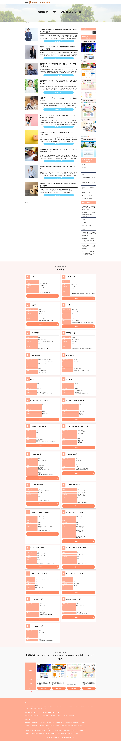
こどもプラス (64, 715)
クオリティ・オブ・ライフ (30, 715)
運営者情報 (92, 706)
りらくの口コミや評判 (87, 192)
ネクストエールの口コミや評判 (88, 183)
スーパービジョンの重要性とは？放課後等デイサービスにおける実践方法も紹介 (58, 116)
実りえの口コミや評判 (87, 195)
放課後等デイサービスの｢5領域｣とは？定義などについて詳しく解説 (58, 185)
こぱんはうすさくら (46, 715)
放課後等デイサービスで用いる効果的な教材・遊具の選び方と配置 (58, 82)
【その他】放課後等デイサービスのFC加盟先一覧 (74, 706)
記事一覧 (87, 706)
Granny (38, 715)
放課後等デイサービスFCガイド (60, 737)
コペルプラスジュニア (55, 715)
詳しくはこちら (44, 688)
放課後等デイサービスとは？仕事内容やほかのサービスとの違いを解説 (58, 133)
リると (83, 174)
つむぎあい (84, 167)
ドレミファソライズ (72, 715)
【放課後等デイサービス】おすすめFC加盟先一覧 (39, 706)
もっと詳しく (58, 41)
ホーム (26, 706)
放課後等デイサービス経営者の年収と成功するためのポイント (58, 168)
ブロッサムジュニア (86, 171)
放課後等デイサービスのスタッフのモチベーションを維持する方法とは (58, 99)
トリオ (83, 164)
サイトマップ (43, 708)
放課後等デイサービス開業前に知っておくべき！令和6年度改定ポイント (58, 65)
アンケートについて (29, 708)
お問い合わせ (37, 708)
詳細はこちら (43, 295)
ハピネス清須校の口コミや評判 (88, 178)
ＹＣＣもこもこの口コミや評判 (88, 188)
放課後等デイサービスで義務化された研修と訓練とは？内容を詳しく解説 (58, 31)
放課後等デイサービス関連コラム (56, 706)
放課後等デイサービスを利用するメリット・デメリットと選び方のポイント (58, 150)
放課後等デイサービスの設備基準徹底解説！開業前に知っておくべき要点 (58, 48)
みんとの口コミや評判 (87, 198)
